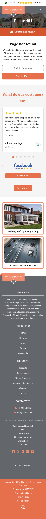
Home (23, 333)
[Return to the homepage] (13, 10)
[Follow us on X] (18, 451)
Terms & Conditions (23, 493)
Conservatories (23, 373)
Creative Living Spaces (23, 383)
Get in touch (23, 188)
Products (23, 368)
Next (43, 166)
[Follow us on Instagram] (23, 451)
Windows (23, 388)
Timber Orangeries (23, 378)
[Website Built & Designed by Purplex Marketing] (23, 507)
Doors (23, 393)
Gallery (23, 348)
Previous (2, 166)
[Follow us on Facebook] (13, 451)
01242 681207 (24, 408)
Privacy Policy (23, 497)
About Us (23, 338)
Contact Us (21, 76)
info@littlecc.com (24, 412)
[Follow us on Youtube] (32, 451)
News (23, 343)
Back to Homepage (23, 68)
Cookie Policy (23, 501)
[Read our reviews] (38, 145)
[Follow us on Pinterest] (27, 451)
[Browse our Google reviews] (23, 2)
